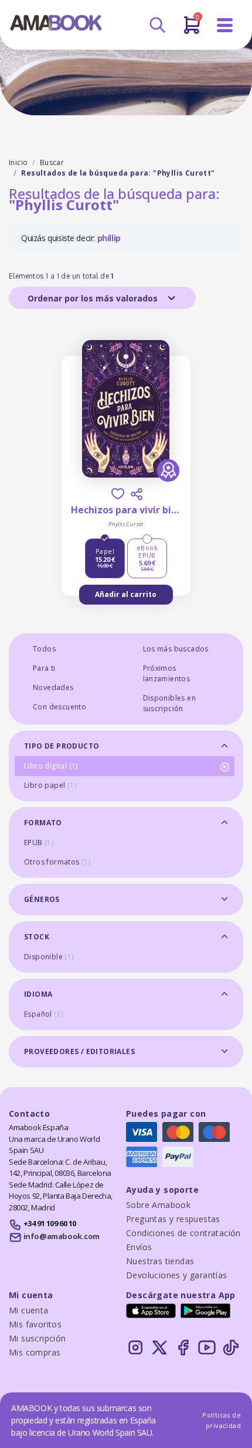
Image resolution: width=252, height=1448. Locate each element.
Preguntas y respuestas (173, 1218)
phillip (109, 237)
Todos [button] (44, 649)
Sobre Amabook (158, 1204)
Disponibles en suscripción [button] (169, 703)
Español (43, 1014)
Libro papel (50, 785)
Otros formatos (57, 862)
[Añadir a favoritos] (118, 493)
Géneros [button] (42, 899)
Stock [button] (36, 937)
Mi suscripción (37, 1338)
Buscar (52, 162)
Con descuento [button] (59, 707)
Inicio (18, 162)
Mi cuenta (29, 1310)
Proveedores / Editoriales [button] (79, 1051)
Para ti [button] (44, 668)
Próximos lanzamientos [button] (166, 673)
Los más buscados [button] (176, 649)
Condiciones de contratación (183, 1232)
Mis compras (34, 1352)
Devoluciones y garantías (176, 1275)
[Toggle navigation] (225, 25)
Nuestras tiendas (160, 1261)
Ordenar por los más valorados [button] (94, 298)
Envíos (139, 1247)
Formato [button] (43, 823)
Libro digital (51, 766)
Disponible (49, 957)
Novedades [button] (53, 687)
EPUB (38, 842)
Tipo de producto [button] (61, 746)
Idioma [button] (38, 994)
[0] (192, 29)
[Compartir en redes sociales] (137, 494)
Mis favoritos (35, 1324)
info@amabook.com (61, 1236)
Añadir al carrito (125, 594)
